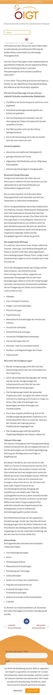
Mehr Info (17, 691)
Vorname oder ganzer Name (16, 651)
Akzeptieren (32, 691)
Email (7, 661)
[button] (26, 39)
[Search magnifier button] (28, 32)
